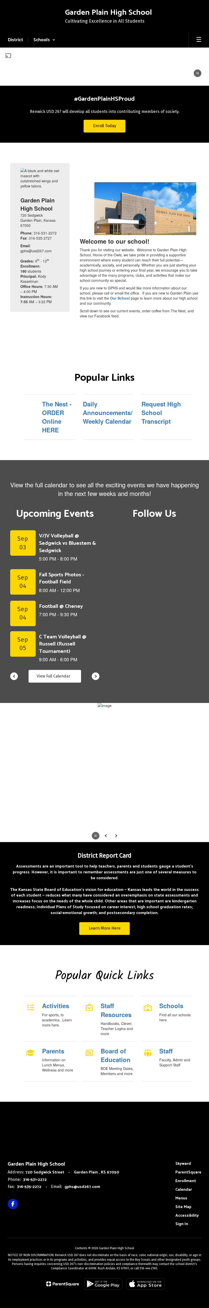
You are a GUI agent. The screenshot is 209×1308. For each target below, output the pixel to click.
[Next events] (95, 676)
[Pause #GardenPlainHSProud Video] (197, 73)
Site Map (183, 1206)
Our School (120, 298)
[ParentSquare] (62, 1284)
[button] (44, 40)
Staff (166, 1051)
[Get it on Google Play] (103, 1284)
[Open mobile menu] (199, 40)
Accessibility (187, 1215)
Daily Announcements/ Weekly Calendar (108, 413)
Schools (171, 1005)
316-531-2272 (35, 1179)
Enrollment (185, 1181)
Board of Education (115, 1055)
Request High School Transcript (161, 413)
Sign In (181, 1224)
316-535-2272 (29, 1186)
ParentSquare (188, 1172)
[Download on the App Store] (145, 1284)
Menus (181, 1198)
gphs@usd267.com (82, 1186)
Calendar (183, 1189)
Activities (55, 1005)
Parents (53, 1051)
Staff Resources (116, 1010)
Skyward (183, 1163)
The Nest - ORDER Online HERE (57, 417)
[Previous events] (14, 676)
